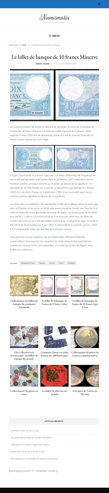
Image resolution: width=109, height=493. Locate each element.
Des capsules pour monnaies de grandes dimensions (34, 458)
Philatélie (71, 263)
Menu (56, 35)
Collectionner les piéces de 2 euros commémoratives (85, 354)
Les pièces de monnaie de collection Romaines (31, 437)
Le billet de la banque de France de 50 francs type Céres (85, 304)
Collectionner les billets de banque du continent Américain (24, 304)
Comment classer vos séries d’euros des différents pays (54, 354)
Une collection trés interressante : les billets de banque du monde (24, 355)
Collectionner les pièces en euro (24, 392)
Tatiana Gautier (43, 64)
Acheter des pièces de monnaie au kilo (28, 451)
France (51, 263)
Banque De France (27, 263)
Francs (61, 263)
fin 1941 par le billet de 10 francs (45, 229)
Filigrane (42, 263)
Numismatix (54, 17)
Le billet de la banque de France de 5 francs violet (54, 302)
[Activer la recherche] (99, 4)
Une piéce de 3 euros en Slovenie (85, 392)
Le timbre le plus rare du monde (54, 392)
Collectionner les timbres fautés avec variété (30, 444)
